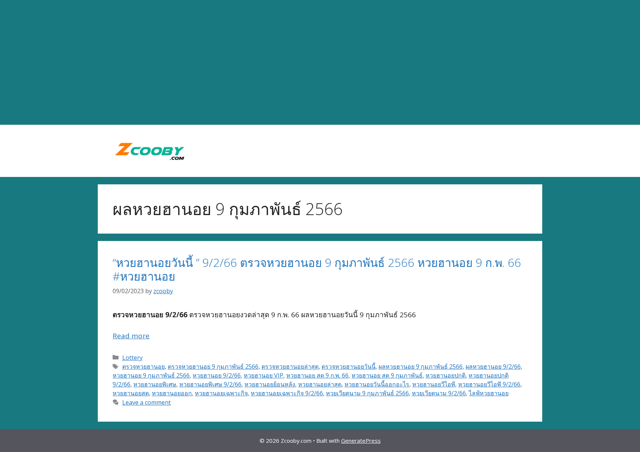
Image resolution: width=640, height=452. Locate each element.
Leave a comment (146, 402)
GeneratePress (361, 440)
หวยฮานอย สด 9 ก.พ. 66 (317, 375)
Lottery (132, 358)
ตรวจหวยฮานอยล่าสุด (290, 366)
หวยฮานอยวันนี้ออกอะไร (376, 384)
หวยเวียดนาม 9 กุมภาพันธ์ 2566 (367, 393)
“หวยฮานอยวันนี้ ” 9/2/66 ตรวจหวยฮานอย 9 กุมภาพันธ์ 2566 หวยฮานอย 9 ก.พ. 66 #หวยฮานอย (317, 269)
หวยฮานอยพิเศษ (154, 384)
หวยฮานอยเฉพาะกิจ (221, 393)
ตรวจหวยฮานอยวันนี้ (348, 366)
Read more (131, 336)
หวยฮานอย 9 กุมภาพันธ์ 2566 (151, 375)
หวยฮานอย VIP (263, 375)
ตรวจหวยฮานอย (143, 366)
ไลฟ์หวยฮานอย (489, 393)
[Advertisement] (320, 62)
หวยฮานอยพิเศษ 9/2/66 (210, 384)
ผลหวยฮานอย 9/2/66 (493, 366)
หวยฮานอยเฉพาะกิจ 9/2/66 (287, 393)
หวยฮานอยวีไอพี (433, 384)
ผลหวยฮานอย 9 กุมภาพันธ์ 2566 (421, 366)
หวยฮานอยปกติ (446, 375)
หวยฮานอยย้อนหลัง (269, 384)
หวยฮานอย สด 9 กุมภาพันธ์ (387, 375)
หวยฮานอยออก (172, 393)
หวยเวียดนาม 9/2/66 (439, 393)
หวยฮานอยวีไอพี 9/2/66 (489, 384)
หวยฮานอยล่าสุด (319, 384)
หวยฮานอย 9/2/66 (217, 375)
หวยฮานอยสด (131, 393)
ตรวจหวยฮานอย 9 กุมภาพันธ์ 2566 (213, 366)
